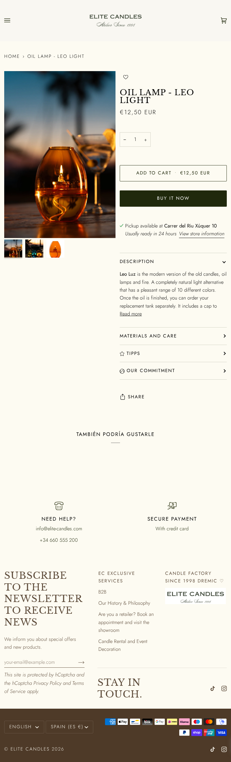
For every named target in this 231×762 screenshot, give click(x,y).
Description (137, 261)
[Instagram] (224, 688)
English (21, 726)
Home (12, 56)
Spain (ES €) (67, 726)
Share (136, 397)
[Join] (77, 662)
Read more (131, 313)
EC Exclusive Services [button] (116, 577)
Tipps (133, 353)
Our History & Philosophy (124, 603)
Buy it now (173, 198)
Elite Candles (30, 749)
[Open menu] (13, 20)
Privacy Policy (47, 683)
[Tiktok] (212, 688)
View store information (201, 233)
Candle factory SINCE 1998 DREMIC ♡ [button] (194, 577)
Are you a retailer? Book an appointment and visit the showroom (126, 622)
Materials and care (148, 336)
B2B (102, 591)
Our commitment (151, 370)
